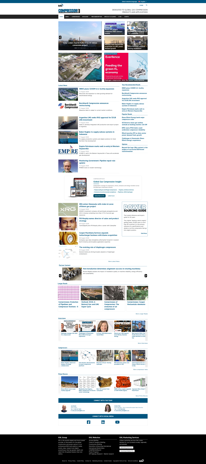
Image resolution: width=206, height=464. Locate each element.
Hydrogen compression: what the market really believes (124, 80)
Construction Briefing (95, 444)
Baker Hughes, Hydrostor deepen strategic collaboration (68, 364)
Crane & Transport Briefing (97, 442)
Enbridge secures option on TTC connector (137, 32)
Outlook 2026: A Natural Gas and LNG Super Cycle (90, 304)
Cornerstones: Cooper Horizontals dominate (136, 303)
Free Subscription (96, 16)
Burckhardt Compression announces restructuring (94, 104)
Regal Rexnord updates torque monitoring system (80, 44)
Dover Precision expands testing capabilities (136, 47)
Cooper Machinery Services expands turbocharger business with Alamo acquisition (98, 234)
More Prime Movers (142, 396)
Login (141, 5)
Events (126, 16)
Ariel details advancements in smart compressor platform (87, 364)
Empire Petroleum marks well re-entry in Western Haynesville (99, 147)
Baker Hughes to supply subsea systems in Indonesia (96, 133)
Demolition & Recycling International (100, 446)
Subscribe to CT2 (99, 195)
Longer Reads (76, 16)
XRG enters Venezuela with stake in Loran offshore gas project (96, 205)
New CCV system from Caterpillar (103, 389)
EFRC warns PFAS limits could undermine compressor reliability (133, 129)
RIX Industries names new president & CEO (121, 363)
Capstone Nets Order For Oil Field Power (140, 389)
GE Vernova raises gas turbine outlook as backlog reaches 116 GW (134, 124)
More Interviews (143, 343)
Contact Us (88, 461)
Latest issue (111, 195)
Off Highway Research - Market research (101, 454)
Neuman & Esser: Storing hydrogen (104, 363)
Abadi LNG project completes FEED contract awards (113, 31)
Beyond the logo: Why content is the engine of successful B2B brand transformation (135, 149)
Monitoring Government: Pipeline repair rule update (97, 161)
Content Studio (108, 461)
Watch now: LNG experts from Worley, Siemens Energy (121, 334)
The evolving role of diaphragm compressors (97, 247)
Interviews (62, 318)
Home (61, 16)
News (66, 16)
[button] (100, 37)
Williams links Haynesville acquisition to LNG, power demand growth (114, 46)
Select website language (129, 1)
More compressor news (140, 369)
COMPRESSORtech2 (95, 450)
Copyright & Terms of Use (119, 461)
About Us (64, 461)
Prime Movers (63, 374)
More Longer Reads (142, 314)
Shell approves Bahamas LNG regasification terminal (77, 80)
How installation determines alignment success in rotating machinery (111, 268)
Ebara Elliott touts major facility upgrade (68, 389)
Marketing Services (126, 447)
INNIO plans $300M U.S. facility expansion (96, 89)
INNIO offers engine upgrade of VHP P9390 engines (122, 389)
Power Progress (94, 452)
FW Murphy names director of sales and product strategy (99, 219)
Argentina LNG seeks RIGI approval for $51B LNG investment (97, 118)
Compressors (62, 348)
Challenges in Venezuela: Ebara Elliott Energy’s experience (133, 139)
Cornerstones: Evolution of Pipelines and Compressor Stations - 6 (68, 304)
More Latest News (113, 261)
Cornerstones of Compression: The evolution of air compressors (111, 305)
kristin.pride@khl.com (123, 410)
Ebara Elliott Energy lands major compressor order (133, 118)
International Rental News (96, 448)
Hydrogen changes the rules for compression (69, 334)
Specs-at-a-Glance (110, 16)
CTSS (119, 16)
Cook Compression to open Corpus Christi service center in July (140, 364)
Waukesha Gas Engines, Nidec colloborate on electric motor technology (87, 390)
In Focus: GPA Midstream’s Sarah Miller (104, 334)
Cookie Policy (80, 461)
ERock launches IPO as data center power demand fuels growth (134, 134)
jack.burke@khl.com (80, 410)
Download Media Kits (127, 451)
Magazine (85, 16)
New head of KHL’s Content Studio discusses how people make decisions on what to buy (140, 335)
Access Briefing (93, 440)
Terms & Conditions (133, 461)
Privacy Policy (72, 461)
